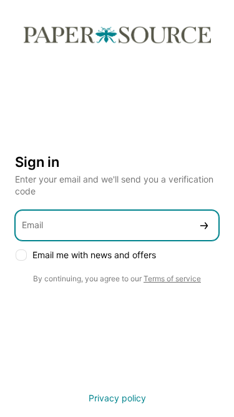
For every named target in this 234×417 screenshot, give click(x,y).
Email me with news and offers (94, 254)
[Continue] (204, 225)
